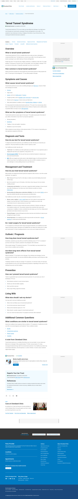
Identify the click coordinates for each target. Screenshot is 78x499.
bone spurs (28, 97)
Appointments (72, 6)
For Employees (60, 461)
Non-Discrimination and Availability (10, 491)
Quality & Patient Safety (62, 451)
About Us (59, 447)
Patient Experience (61, 453)
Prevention (17, 44)
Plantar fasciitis (10, 333)
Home (6, 13)
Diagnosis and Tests (31, 41)
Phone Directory (43, 461)
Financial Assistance (44, 451)
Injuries (8, 95)
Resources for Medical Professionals (64, 463)
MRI (8, 158)
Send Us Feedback (8, 489)
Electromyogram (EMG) (12, 154)
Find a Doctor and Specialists (58, 73)
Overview (13, 41)
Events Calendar (43, 449)
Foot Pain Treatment (57, 70)
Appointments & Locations (39, 434)
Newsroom (32, 478)
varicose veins (35, 97)
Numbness (9, 121)
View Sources (10, 389)
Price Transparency (44, 457)
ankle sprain (18, 95)
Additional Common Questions (31, 44)
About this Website (15, 489)
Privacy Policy (52, 489)
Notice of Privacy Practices (59, 489)
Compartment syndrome (12, 331)
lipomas (16, 100)
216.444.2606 (25, 434)
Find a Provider (21, 6)
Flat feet (9, 90)
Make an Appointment (57, 76)
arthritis (40, 102)
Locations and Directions (30, 6)
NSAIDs (42, 192)
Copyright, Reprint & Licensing (36, 489)
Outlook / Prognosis (9, 44)
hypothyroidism (29, 102)
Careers (59, 459)
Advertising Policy (21, 489)
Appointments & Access (45, 445)
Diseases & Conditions (19, 13)
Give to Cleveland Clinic (45, 453)
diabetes (35, 102)
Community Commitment (62, 457)
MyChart (26, 480)
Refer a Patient (43, 459)
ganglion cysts (22, 97)
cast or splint (22, 199)
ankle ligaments (24, 108)
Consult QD (20, 478)
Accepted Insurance (44, 447)
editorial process (26, 377)
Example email (45, 364)
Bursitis (8, 328)
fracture (24, 95)
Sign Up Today (8, 468)
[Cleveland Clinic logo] (9, 356)
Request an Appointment (53, 434)
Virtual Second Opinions (45, 463)
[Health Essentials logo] (19, 356)
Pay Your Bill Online (44, 455)
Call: (8, 495)
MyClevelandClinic (21, 480)
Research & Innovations (62, 455)
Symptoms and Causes (21, 41)
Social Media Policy (28, 489)
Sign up (15, 364)
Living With (22, 44)
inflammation (10, 190)
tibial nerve (36, 85)
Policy (62, 61)
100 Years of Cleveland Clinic (63, 445)
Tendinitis (9, 336)
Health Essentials (26, 478)
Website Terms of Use (45, 489)
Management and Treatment (42, 41)
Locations (59, 449)
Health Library (11, 13)
